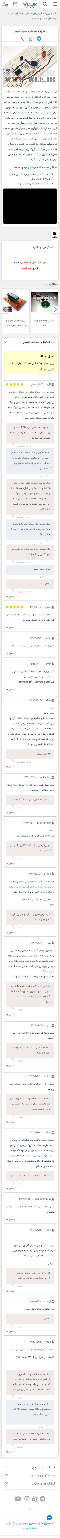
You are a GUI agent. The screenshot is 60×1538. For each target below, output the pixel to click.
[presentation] (55, 310)
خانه (55, 13)
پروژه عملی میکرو (41, 13)
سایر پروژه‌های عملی (20, 13)
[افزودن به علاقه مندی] (23, 38)
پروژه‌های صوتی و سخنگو (44, 18)
